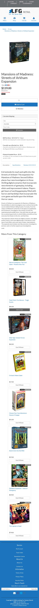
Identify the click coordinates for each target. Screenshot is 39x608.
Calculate (20, 130)
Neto (25, 605)
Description (6, 165)
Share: (3, 85)
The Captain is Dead (15, 526)
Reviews (26, 165)
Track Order (19, 552)
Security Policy (19, 580)
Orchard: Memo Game (15, 375)
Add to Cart (20, 104)
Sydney (31, 1)
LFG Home (11, 1)
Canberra (13, 3)
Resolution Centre (19, 556)
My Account (19, 549)
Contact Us (19, 566)
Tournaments (27, 3)
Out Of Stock (19, 272)
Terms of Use (19, 573)
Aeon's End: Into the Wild (16, 451)
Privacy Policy (19, 576)
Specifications (16, 165)
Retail (21, 1)
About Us (19, 562)
